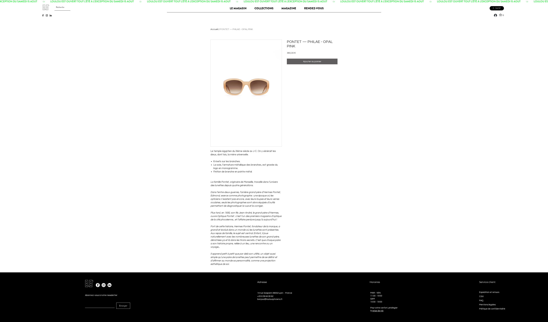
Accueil (214, 29)
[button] (502, 14)
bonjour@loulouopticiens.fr (269, 299)
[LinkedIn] (50, 15)
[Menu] (484, 7)
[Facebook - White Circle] (98, 285)
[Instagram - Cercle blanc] (104, 285)
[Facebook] (43, 15)
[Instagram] (46, 15)
